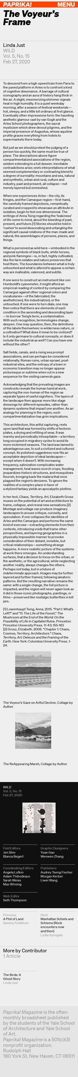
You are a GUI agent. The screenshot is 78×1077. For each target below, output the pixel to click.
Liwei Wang (49, 880)
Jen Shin (9, 852)
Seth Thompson (15, 900)
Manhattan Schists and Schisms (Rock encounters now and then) (57, 925)
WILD (9, 50)
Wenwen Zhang (52, 856)
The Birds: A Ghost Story (12, 977)
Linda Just (14, 45)
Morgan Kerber (52, 876)
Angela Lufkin (13, 872)
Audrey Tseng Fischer (57, 872)
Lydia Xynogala (52, 935)
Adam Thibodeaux (16, 876)
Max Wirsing (12, 884)
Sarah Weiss (12, 880)
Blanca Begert (13, 856)
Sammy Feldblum (16, 923)
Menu (66, 4)
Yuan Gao (47, 852)
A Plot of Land (13, 919)
